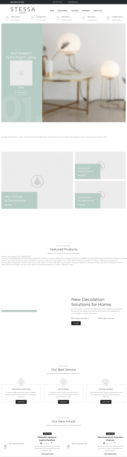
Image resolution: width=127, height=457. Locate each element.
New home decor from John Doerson (110, 438)
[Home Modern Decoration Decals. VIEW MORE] (37, 311)
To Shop (76, 323)
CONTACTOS (97, 11)
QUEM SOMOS (62, 11)
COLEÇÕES (74, 11)
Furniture (47, 433)
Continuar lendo (47, 454)
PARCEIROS (86, 11)
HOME (52, 11)
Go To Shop (21, 93)
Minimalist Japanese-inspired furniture (47, 438)
